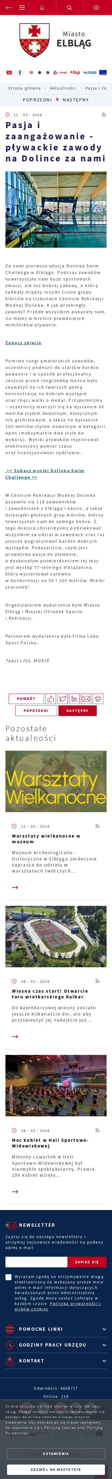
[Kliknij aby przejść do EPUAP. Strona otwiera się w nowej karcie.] (90, 72)
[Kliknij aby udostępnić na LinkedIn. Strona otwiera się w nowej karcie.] (74, 699)
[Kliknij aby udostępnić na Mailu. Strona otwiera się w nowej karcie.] (86, 699)
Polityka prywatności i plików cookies (58, 1306)
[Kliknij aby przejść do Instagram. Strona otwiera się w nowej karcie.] (31, 72)
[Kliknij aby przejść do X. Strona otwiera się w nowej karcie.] (39, 72)
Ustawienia (56, 1453)
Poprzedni (37, 100)
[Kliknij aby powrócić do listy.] (57, 100)
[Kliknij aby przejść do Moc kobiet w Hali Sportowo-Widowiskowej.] (56, 1087)
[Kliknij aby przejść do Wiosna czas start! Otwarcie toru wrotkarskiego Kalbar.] (56, 938)
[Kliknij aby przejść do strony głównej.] (42, 7)
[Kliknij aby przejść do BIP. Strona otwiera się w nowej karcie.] (75, 72)
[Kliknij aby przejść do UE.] (103, 72)
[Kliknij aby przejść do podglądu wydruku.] (98, 699)
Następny (76, 100)
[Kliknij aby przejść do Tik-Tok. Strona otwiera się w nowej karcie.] (48, 72)
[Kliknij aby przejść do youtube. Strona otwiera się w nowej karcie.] (9, 73)
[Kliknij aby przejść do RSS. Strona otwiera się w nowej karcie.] (104, 115)
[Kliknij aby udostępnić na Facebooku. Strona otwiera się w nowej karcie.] (50, 699)
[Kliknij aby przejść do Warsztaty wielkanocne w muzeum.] (56, 783)
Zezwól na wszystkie (56, 1469)
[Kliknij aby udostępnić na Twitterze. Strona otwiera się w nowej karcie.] (62, 699)
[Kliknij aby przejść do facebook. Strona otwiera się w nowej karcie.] (20, 73)
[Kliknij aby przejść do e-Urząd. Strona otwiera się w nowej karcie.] (60, 72)
